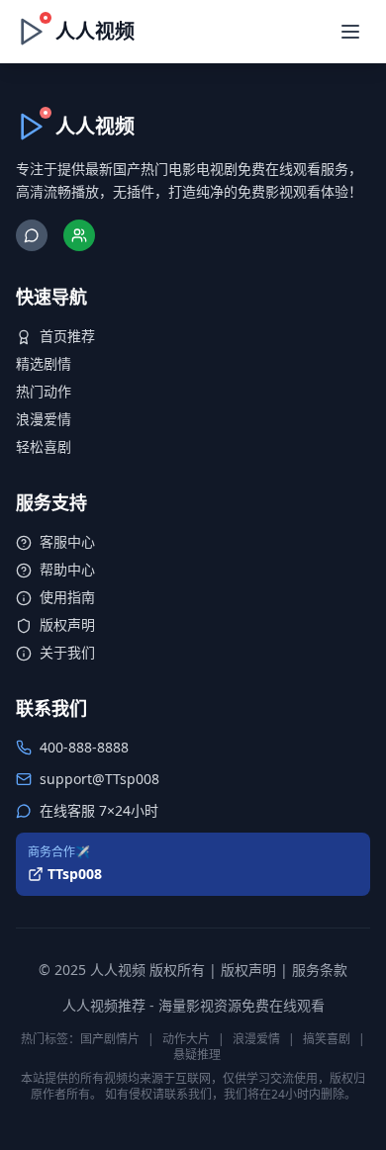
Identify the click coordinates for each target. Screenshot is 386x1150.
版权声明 (67, 624)
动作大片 (186, 1038)
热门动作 (43, 391)
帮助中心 (67, 569)
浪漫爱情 (43, 418)
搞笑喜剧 (326, 1038)
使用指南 (67, 596)
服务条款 (319, 969)
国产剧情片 (110, 1038)
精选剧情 (43, 363)
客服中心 (67, 541)
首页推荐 (67, 335)
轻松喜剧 (43, 446)
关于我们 (67, 652)
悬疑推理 (197, 1054)
